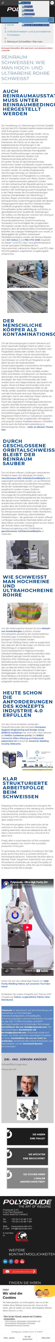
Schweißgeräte (8, 634)
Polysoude (6, 1010)
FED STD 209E (32, 240)
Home (10, 25)
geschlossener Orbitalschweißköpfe (21, 531)
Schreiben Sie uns (23, 1272)
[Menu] (50, 19)
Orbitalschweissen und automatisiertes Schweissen (26, 46)
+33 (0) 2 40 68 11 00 (21, 1219)
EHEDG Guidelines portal (18, 735)
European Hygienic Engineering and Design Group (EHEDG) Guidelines (23, 730)
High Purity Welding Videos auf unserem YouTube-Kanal (26, 984)
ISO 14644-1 (13, 240)
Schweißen (27, 1021)
